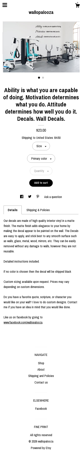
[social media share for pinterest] (38, 197)
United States (44, 137)
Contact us (41, 382)
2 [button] (43, 78)
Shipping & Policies (38, 210)
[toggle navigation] (4, 5)
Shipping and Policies (41, 376)
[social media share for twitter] (30, 197)
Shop (41, 363)
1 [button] (39, 78)
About (41, 369)
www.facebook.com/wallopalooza (23, 322)
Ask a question (53, 197)
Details (13, 210)
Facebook (41, 408)
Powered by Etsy (41, 448)
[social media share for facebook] (22, 197)
